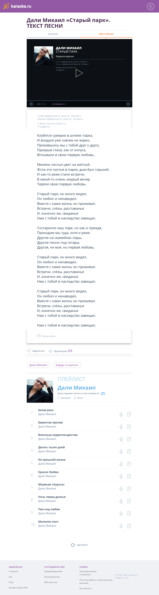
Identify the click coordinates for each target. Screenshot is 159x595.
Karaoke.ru (133, 575)
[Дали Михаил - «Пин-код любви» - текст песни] (129, 512)
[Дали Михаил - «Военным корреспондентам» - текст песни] (129, 438)
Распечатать (49, 336)
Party (11, 582)
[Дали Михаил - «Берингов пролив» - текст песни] (129, 426)
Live (10, 576)
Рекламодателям (52, 576)
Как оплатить (86, 588)
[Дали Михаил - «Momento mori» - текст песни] (129, 525)
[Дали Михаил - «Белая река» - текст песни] (129, 413)
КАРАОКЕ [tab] (53, 34)
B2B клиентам (50, 582)
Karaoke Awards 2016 (18, 587)
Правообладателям (53, 571)
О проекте (13, 571)
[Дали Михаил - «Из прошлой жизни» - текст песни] (129, 463)
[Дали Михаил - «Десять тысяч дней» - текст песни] (129, 450)
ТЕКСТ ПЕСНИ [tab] (106, 34)
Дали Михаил (38, 365)
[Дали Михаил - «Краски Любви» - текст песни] (129, 475)
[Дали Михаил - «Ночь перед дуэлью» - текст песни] (129, 500)
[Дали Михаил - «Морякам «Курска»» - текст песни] (129, 488)
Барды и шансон (67, 365)
